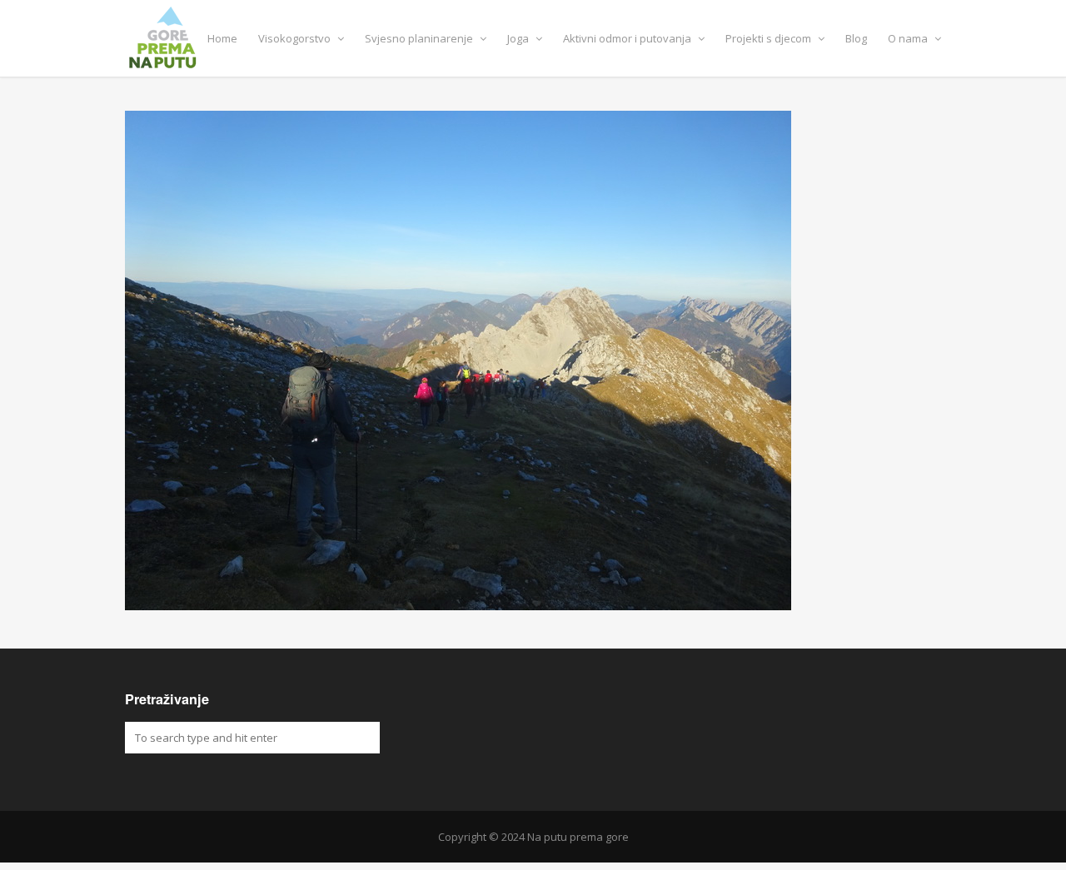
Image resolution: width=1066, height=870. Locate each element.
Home (222, 38)
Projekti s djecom (769, 38)
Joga (519, 38)
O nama (909, 38)
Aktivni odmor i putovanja (628, 38)
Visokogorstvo (295, 38)
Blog (856, 38)
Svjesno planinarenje (420, 38)
